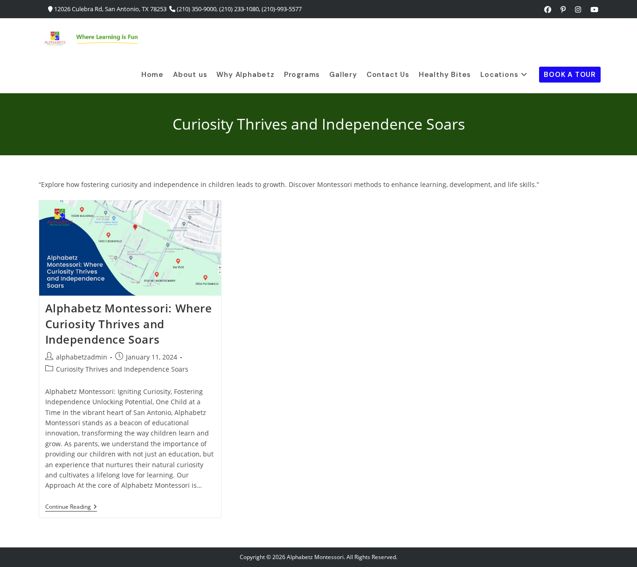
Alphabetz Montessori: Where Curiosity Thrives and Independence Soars (128, 323)
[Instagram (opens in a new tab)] (578, 9)
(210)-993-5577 (282, 9)
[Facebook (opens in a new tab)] (548, 9)
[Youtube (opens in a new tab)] (592, 9)
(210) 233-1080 (239, 9)
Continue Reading (71, 508)
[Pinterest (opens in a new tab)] (563, 9)
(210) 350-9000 (196, 9)
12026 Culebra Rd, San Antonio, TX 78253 (110, 9)
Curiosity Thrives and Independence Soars (122, 369)
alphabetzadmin (81, 357)
